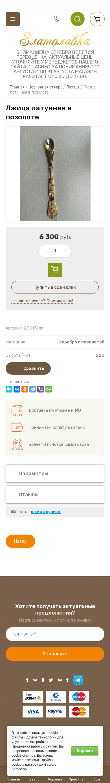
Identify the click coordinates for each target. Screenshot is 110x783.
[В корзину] (55, 270)
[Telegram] (32, 389)
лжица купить (46, 511)
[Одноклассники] (24, 389)
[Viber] (40, 389)
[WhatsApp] (48, 389)
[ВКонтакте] (17, 389)
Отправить (55, 654)
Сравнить (33, 368)
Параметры (34, 473)
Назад (20, 541)
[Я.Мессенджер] (9, 389)
